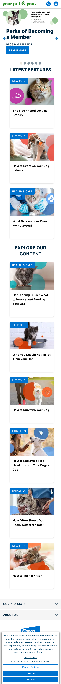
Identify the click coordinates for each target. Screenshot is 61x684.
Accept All (30, 679)
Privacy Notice (30, 658)
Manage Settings (30, 667)
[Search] (48, 3)
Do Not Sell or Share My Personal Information (30, 661)
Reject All (30, 673)
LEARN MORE (17, 50)
